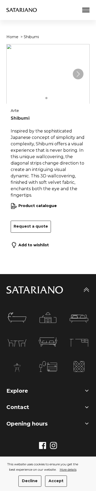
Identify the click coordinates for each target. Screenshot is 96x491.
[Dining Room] (17, 343)
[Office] (79, 343)
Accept (56, 480)
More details (68, 469)
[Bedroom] (79, 319)
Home (12, 36)
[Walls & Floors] (79, 366)
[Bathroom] (17, 317)
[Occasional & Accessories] (48, 366)
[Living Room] (48, 342)
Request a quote (31, 226)
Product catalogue (37, 205)
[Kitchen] (48, 317)
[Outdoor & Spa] (17, 367)
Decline (30, 480)
